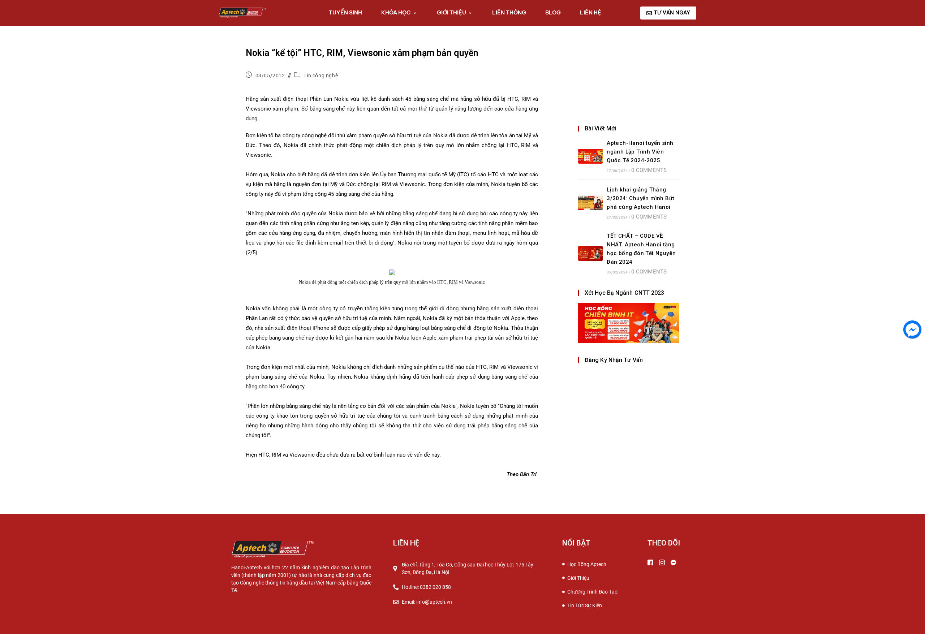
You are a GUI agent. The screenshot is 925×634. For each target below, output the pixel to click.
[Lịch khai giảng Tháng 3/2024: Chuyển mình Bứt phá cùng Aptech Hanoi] (590, 202)
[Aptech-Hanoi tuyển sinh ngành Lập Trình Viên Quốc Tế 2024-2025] (590, 156)
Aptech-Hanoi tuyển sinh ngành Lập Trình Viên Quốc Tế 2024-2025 (640, 152)
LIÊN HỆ (590, 12)
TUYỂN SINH (345, 12)
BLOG (553, 12)
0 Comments (649, 170)
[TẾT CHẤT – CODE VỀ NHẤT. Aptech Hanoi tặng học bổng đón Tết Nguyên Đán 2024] (590, 253)
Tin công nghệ (321, 75)
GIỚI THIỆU (451, 12)
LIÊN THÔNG (509, 12)
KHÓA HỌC (396, 12)
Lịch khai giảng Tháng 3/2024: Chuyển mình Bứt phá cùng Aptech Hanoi (640, 198)
